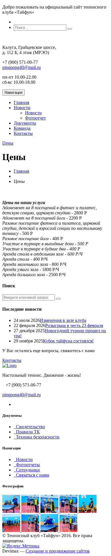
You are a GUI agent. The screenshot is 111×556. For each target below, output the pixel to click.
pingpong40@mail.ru (21, 67)
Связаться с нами (31, 475)
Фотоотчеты (27, 464)
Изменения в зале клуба (63, 320)
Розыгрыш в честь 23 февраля (74, 325)
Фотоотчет (35, 117)
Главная (21, 102)
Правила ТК (27, 431)
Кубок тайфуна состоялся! (68, 340)
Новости (22, 107)
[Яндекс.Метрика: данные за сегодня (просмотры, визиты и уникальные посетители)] (20, 546)
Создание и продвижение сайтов (58, 551)
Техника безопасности (36, 437)
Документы (25, 123)
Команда (22, 128)
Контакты (23, 133)
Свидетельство (29, 426)
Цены (7, 143)
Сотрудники (27, 469)
